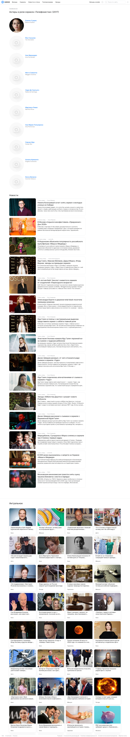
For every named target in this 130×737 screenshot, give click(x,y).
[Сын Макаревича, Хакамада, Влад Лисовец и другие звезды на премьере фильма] (22, 634)
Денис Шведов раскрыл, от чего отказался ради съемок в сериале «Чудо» (59, 359)
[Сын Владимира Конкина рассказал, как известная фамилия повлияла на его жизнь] (22, 606)
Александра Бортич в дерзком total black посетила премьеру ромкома (60, 301)
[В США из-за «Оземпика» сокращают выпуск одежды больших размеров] (107, 550)
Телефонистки (13, 8)
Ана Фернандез (31, 55)
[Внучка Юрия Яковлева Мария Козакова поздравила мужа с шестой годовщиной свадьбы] (22, 719)
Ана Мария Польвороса (34, 125)
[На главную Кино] (7, 2)
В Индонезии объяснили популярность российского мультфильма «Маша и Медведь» (60, 242)
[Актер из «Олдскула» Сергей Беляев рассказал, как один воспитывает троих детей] (51, 662)
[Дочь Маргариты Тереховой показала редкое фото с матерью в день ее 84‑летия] (51, 550)
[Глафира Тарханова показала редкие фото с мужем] (107, 662)
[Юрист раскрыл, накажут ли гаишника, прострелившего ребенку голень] (79, 606)
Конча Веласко (30, 177)
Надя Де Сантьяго (32, 90)
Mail (3, 735)
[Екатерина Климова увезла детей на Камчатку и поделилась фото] (107, 634)
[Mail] (2, 2)
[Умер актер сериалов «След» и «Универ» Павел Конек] (51, 634)
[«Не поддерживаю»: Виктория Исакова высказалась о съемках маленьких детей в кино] (22, 578)
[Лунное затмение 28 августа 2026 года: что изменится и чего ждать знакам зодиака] (79, 634)
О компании (8, 735)
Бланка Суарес (31, 20)
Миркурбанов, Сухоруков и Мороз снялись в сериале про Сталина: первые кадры (61, 437)
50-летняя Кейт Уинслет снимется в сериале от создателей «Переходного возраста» (57, 281)
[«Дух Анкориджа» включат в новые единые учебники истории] (79, 691)
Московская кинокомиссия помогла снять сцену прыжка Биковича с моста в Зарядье (59, 475)
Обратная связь (123, 735)
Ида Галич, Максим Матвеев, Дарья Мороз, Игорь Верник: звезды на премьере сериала (59, 262)
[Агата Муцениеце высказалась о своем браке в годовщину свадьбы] (51, 719)
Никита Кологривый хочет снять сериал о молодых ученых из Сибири (60, 204)
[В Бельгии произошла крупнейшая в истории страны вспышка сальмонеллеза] (79, 719)
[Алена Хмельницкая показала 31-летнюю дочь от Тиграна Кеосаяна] (79, 550)
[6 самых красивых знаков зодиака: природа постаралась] (79, 578)
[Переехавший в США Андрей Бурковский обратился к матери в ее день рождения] (22, 521)
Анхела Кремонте (31, 159)
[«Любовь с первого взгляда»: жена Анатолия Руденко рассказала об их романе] (107, 606)
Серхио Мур (29, 142)
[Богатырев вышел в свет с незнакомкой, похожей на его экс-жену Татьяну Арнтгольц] (51, 606)
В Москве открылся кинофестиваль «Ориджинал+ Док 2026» (59, 223)
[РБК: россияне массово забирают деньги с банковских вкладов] (107, 719)
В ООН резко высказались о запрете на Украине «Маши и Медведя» (58, 456)
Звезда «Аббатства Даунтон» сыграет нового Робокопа (57, 398)
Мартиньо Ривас (31, 107)
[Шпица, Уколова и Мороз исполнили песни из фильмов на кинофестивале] (51, 691)
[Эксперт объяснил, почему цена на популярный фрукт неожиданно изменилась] (51, 521)
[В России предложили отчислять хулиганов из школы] (79, 662)
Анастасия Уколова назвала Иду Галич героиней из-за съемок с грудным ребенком (60, 339)
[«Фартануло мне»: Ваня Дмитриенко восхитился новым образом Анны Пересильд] (22, 691)
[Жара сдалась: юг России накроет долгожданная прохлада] (51, 578)
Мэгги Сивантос (31, 73)
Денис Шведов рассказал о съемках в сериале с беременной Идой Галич (59, 417)
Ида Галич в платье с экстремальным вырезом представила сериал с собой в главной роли (58, 320)
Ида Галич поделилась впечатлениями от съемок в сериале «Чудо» (60, 378)
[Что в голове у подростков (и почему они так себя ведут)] (107, 521)
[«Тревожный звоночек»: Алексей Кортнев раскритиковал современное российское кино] (79, 521)
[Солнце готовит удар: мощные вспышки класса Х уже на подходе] (107, 691)
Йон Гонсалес (30, 38)
